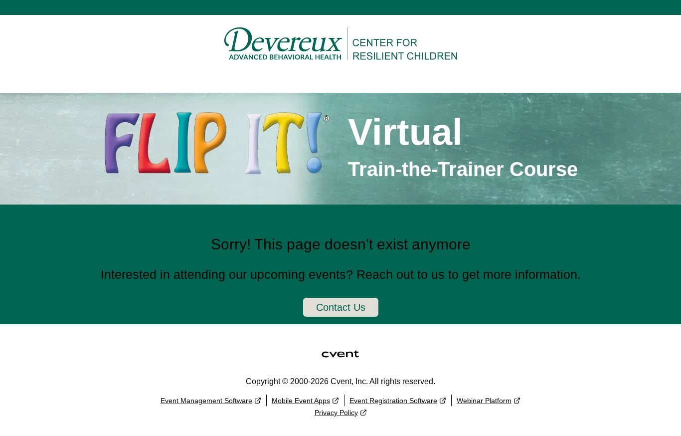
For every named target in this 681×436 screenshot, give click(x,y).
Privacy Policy (336, 413)
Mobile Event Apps (301, 401)
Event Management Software (206, 401)
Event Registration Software (393, 401)
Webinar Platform (484, 401)
